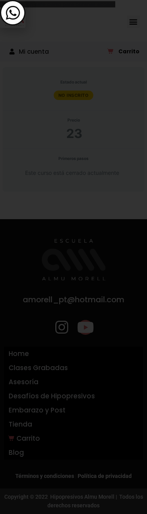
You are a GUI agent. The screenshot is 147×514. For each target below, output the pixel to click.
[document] (73, 257)
